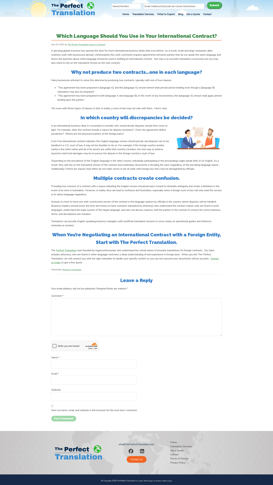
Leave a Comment (97, 44)
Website (56, 390)
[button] (131, 451)
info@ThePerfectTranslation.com (136, 444)
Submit (214, 5)
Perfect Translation (66, 250)
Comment (57, 296)
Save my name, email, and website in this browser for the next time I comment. (94, 410)
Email (55, 374)
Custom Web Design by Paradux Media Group (155, 481)
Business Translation (72, 269)
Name (55, 357)
